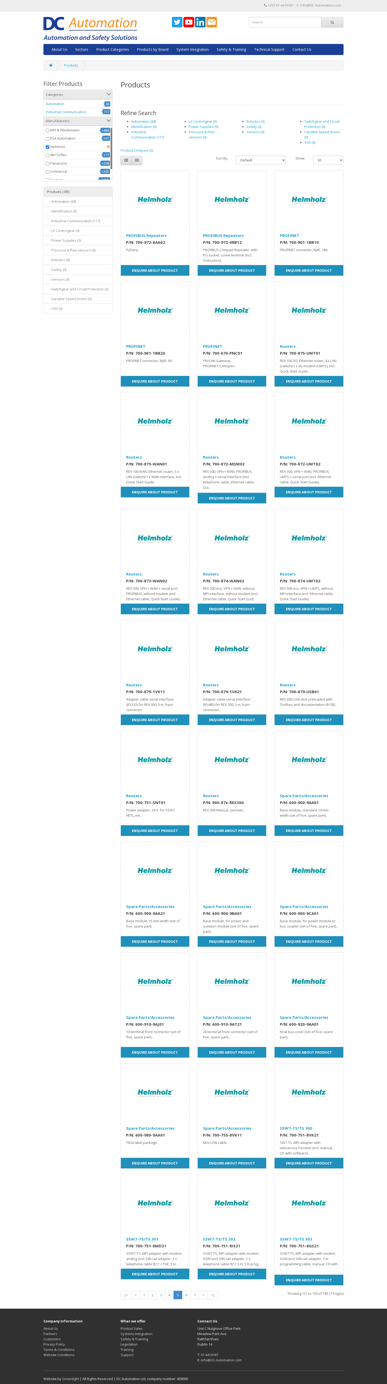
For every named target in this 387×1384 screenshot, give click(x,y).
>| (213, 1295)
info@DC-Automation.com (221, 1360)
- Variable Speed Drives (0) (69, 298)
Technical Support (269, 49)
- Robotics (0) (58, 259)
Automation (55, 103)
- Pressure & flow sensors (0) (71, 250)
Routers (288, 346)
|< (126, 1295)
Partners (50, 1333)
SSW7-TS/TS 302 (219, 1239)
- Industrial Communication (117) (73, 221)
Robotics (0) (255, 121)
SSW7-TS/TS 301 (142, 1239)
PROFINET (289, 235)
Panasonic (58, 163)
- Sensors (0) (58, 279)
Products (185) (58, 191)
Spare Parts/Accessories (304, 795)
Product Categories (112, 49)
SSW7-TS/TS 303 (296, 1239)
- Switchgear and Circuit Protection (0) (77, 289)
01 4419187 (209, 1354)
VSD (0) (309, 142)
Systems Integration (136, 1333)
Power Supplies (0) (203, 126)
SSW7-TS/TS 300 (296, 1128)
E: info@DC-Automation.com (319, 5)
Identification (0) (143, 126)
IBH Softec (58, 154)
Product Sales (132, 1328)
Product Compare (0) (137, 150)
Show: (300, 158)
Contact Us (301, 49)
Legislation (129, 1344)
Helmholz (57, 146)
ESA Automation (63, 138)
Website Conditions (59, 1354)
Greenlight (70, 1378)
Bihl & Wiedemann (65, 130)
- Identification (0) (62, 211)
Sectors (81, 49)
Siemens (57, 179)
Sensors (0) (255, 132)
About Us (59, 49)
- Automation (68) (61, 201)
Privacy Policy (54, 1344)
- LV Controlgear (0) (63, 230)
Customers (52, 1339)
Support (127, 1354)
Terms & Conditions (59, 1349)
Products (71, 65)
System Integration (192, 49)
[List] (126, 160)
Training (127, 1349)
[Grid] (136, 160)
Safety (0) (253, 126)
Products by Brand (152, 49)
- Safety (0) (56, 269)
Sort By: (222, 158)
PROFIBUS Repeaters (146, 235)
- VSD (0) (54, 308)
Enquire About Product (155, 270)
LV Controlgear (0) (203, 121)
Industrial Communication (66, 112)
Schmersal (58, 171)
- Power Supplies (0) (64, 240)
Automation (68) (143, 121)
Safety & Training (231, 49)
